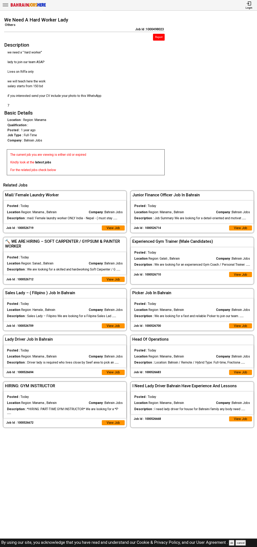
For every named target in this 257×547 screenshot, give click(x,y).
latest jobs (43, 162)
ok (231, 542)
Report (159, 37)
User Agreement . (212, 542)
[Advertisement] (214, 97)
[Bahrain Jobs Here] (28, 6)
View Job (113, 228)
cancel (241, 542)
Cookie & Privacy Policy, (159, 542)
